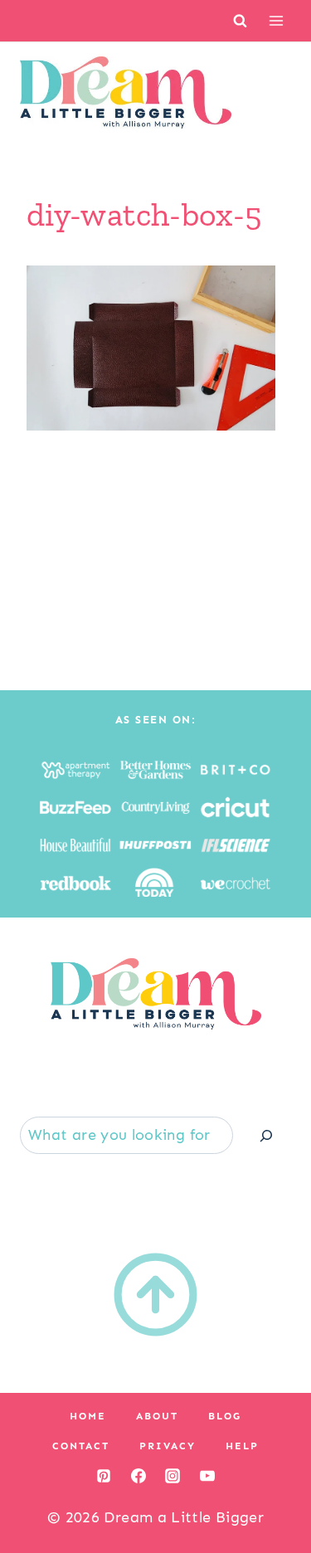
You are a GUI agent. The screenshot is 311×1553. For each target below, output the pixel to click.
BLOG (224, 1416)
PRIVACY (167, 1446)
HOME (88, 1416)
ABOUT (157, 1416)
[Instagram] (172, 1476)
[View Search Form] (240, 20)
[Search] (266, 1135)
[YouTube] (207, 1476)
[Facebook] (138, 1476)
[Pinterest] (104, 1476)
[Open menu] (275, 20)
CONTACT (80, 1446)
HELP (242, 1446)
